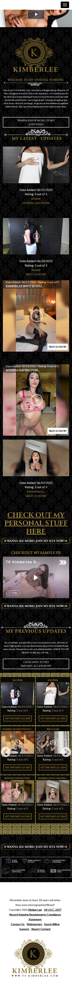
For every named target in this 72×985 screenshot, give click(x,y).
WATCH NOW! (36, 274)
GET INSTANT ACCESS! (17, 718)
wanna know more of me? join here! (36, 122)
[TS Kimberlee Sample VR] (35, 577)
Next (66, 752)
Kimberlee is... (36, 491)
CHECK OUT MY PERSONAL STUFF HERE (36, 523)
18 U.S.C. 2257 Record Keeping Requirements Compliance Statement (35, 914)
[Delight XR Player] (57, 563)
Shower (36, 198)
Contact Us (18, 924)
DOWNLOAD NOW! (36, 203)
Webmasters (34, 924)
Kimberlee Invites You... (25, 286)
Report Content (41, 929)
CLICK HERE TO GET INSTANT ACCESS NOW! (36, 664)
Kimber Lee (35, 909)
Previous (6, 752)
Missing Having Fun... (23, 370)
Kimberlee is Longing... (53, 778)
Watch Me (53, 729)
